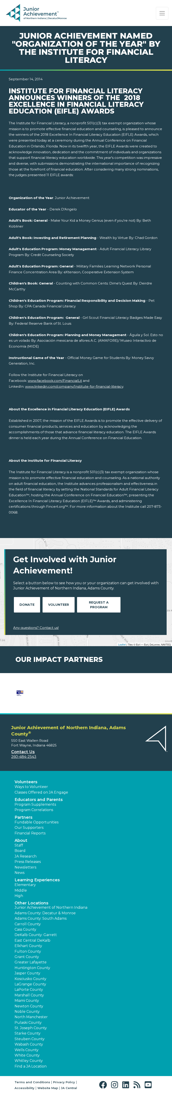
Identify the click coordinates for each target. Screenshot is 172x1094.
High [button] (19, 896)
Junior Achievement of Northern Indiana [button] (51, 907)
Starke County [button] (28, 1033)
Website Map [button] (47, 1088)
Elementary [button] (25, 885)
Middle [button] (21, 890)
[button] (104, 1085)
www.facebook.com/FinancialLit (55, 381)
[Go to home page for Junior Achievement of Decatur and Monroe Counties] (36, 13)
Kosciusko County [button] (30, 979)
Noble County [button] (27, 1011)
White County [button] (27, 1055)
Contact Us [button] (23, 752)
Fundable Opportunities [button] (36, 822)
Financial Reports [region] (30, 833)
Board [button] (20, 851)
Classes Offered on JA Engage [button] (41, 792)
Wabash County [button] (29, 1044)
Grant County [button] (27, 957)
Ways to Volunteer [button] (31, 787)
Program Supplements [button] (35, 804)
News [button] (19, 873)
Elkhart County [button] (28, 946)
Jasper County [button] (27, 973)
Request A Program (99, 604)
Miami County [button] (27, 1000)
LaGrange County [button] (30, 984)
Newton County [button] (29, 1006)
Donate (26, 605)
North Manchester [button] (31, 1017)
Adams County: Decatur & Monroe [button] (45, 913)
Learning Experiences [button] (37, 880)
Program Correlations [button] (34, 810)
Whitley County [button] (29, 1061)
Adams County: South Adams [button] (41, 918)
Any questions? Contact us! (36, 628)
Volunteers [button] (26, 782)
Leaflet (122, 644)
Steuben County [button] (30, 1039)
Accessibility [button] (24, 1088)
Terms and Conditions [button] (32, 1082)
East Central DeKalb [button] (32, 940)
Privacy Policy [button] (64, 1082)
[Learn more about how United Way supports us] (20, 696)
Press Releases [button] (28, 862)
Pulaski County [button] (28, 1022)
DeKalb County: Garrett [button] (36, 935)
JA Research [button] (26, 856)
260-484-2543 (23, 757)
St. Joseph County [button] (31, 1028)
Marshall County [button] (29, 995)
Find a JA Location (31, 1066)
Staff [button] (19, 845)
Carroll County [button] (28, 924)
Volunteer (58, 605)
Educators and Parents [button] (39, 800)
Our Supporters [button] (29, 827)
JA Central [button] (69, 1088)
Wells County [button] (27, 1050)
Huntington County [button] (32, 968)
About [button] (21, 840)
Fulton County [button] (28, 951)
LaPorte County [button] (29, 989)
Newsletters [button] (25, 867)
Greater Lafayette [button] (31, 962)
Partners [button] (23, 817)
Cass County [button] (25, 929)
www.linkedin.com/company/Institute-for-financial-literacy (74, 386)
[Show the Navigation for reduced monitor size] (162, 13)
